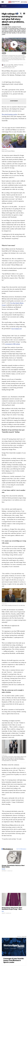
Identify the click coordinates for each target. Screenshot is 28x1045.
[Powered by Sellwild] (24, 936)
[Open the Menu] (2, 2)
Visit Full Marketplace (21, 849)
